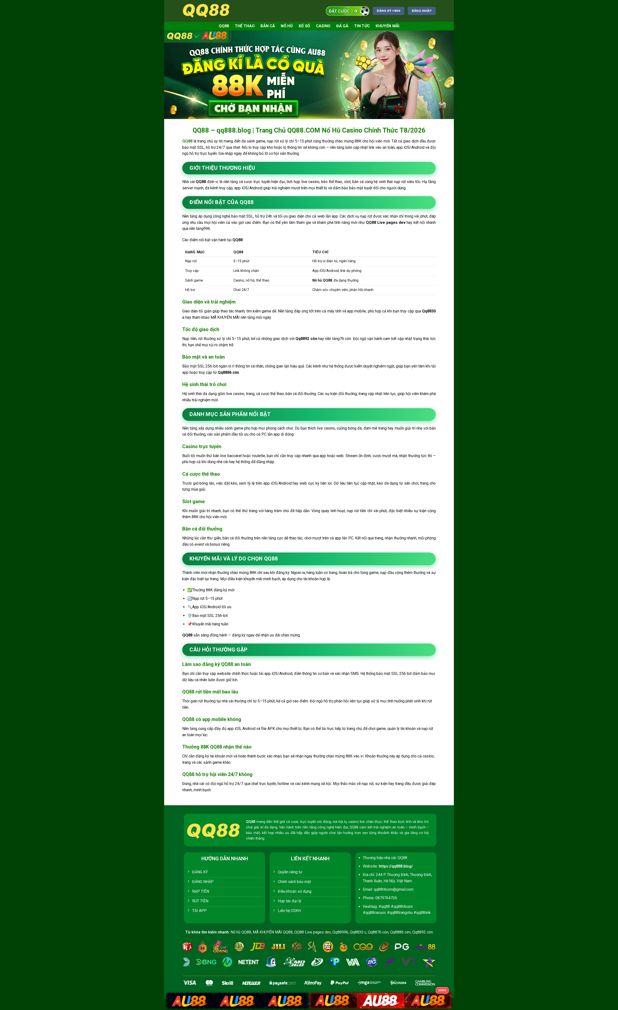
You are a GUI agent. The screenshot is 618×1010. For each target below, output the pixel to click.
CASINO (323, 26)
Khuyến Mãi (387, 26)
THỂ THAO (245, 26)
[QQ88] (206, 10)
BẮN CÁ (267, 26)
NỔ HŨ (287, 26)
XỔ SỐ (304, 26)
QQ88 (224, 26)
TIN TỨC (362, 26)
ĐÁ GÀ (342, 26)
